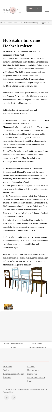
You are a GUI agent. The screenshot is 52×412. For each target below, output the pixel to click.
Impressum (32, 374)
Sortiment (7, 366)
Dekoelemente (18, 227)
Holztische (7, 172)
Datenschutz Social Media (36, 379)
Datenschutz (32, 370)
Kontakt (34, 8)
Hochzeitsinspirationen (13, 374)
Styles (6, 370)
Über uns (7, 377)
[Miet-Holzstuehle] (31, 314)
